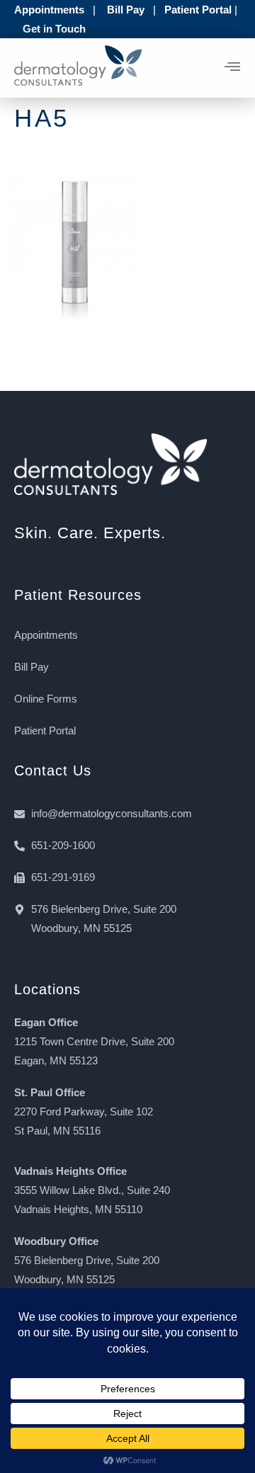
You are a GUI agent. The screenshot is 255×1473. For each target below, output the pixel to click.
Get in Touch (54, 29)
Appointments (49, 10)
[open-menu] (233, 68)
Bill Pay (125, 10)
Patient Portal (198, 10)
